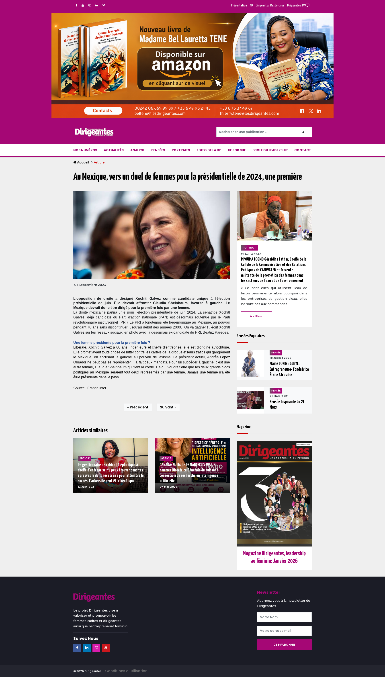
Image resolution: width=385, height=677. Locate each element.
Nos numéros (85, 150)
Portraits (181, 150)
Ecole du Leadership (270, 150)
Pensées (158, 150)
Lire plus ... (256, 316)
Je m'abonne (284, 644)
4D (251, 5)
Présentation (239, 5)
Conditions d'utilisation (126, 670)
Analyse (137, 150)
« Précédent (137, 407)
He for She (237, 150)
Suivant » (168, 407)
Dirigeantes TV (296, 5)
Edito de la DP (209, 150)
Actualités (114, 150)
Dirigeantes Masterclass (270, 5)
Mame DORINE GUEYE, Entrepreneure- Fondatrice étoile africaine (289, 369)
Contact (302, 150)
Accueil (83, 162)
